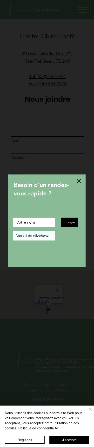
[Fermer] (87, 412)
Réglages (25, 439)
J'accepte (69, 439)
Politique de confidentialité (38, 428)
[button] (79, 181)
